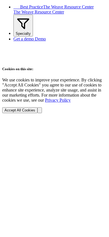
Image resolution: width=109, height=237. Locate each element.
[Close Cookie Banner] (39, 110)
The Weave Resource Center (38, 12)
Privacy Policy (58, 100)
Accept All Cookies (19, 110)
